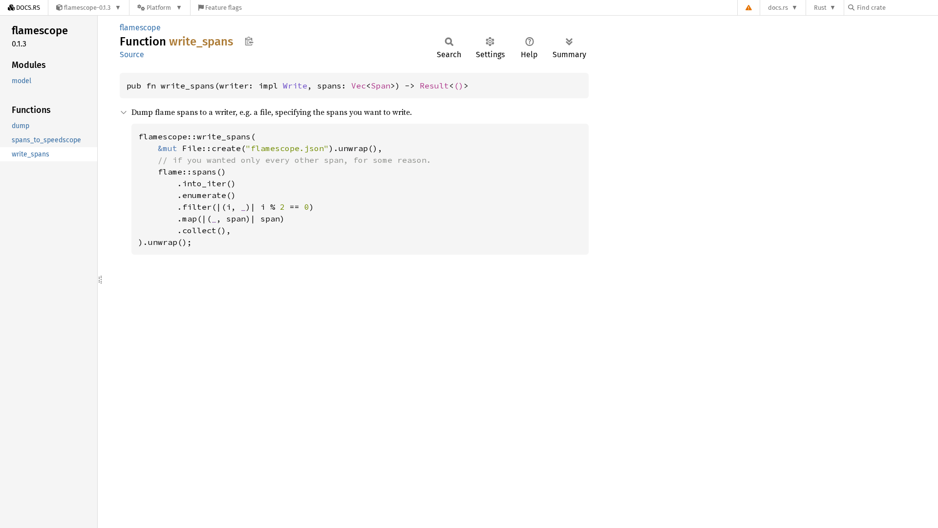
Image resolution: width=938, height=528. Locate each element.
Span (380, 85)
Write (295, 85)
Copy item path (249, 41)
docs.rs (778, 7)
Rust (820, 7)
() (459, 85)
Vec (358, 85)
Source (132, 54)
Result (434, 85)
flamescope (140, 27)
